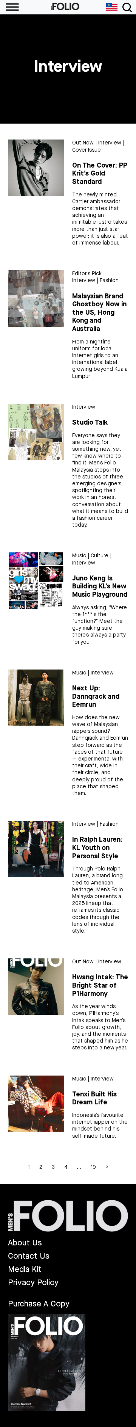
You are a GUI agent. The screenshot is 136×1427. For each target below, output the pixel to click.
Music (79, 555)
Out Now (83, 142)
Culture (99, 555)
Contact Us (28, 1256)
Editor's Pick (87, 273)
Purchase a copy (39, 1303)
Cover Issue (86, 150)
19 (93, 1167)
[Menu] (9, 7)
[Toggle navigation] (127, 7)
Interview (109, 142)
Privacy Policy (33, 1283)
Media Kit (25, 1269)
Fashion (109, 280)
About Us (25, 1243)
